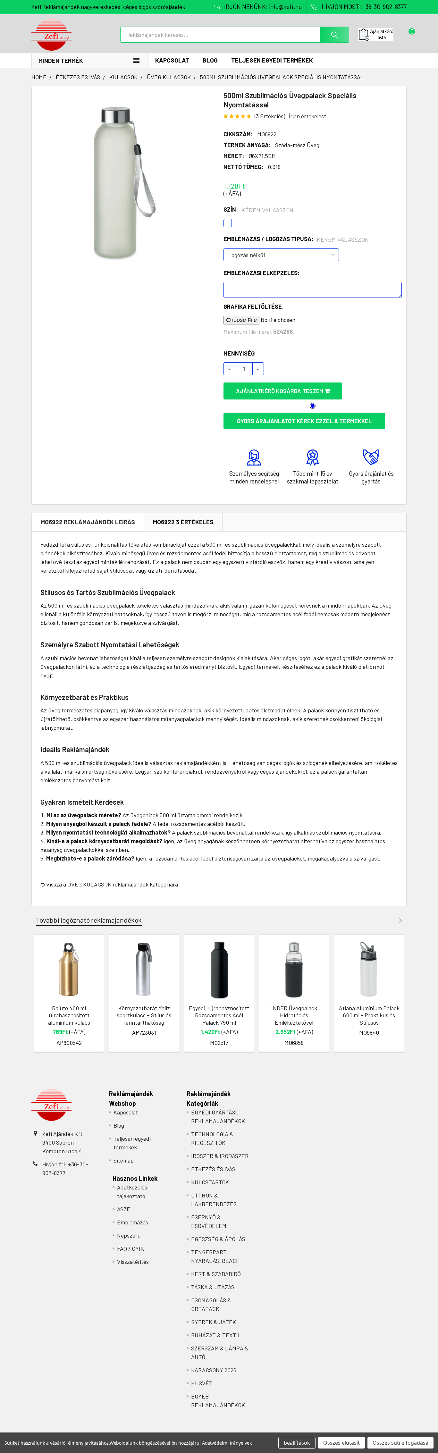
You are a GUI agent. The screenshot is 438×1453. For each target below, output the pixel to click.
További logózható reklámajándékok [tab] (89, 920)
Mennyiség (239, 353)
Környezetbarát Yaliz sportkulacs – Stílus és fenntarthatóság (144, 1015)
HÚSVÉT (202, 1383)
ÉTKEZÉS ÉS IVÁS (213, 1168)
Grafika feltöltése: (253, 306)
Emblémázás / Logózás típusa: (296, 239)
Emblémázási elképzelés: (261, 272)
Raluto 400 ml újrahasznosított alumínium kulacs (69, 1015)
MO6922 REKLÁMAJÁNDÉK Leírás (88, 521)
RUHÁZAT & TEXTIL (216, 1335)
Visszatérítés (133, 1261)
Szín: (258, 210)
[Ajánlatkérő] (382, 34)
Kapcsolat (172, 60)
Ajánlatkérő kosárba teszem (280, 390)
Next (399, 920)
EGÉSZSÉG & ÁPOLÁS (218, 1238)
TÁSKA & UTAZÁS (212, 1286)
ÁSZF (123, 1209)
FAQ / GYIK (130, 1248)
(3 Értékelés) (270, 116)
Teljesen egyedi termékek (272, 60)
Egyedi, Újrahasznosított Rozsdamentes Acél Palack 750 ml (219, 1015)
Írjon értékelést (307, 116)
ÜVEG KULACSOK (89, 884)
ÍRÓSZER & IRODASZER (219, 1155)
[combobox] (234, 35)
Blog (210, 60)
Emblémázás (132, 1222)
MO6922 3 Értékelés (183, 521)
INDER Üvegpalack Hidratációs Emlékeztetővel (294, 1015)
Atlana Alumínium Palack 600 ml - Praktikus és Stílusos (369, 1015)
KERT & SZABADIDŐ (216, 1273)
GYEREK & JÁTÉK (213, 1321)
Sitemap (124, 1160)
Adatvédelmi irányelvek (227, 1443)
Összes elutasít (341, 1442)
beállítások (297, 1442)
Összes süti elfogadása (400, 1442)
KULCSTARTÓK (210, 1182)
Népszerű (129, 1235)
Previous (389, 920)
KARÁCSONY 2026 (213, 1369)
